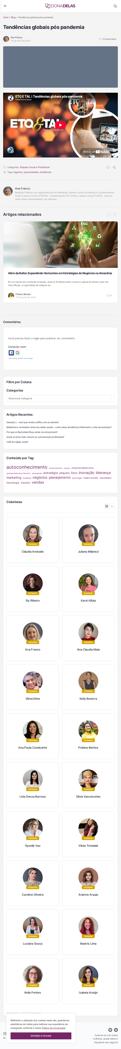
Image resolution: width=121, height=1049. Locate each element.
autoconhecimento (26, 467)
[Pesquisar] (115, 6)
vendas (38, 482)
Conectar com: (17, 346)
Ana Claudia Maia (88, 649)
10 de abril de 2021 (21, 40)
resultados (105, 477)
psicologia (77, 478)
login (36, 338)
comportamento (55, 468)
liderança (103, 473)
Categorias (14, 390)
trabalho (25, 482)
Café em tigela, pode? (17, 441)
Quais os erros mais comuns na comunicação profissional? (35, 437)
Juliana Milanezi (88, 551)
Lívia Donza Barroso (33, 796)
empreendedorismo (83, 467)
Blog (13, 17)
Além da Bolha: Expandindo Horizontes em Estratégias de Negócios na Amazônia (60, 273)
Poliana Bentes (23, 294)
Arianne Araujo (88, 894)
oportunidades (31, 172)
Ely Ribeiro (33, 600)
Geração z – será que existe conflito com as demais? (32, 422)
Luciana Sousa (32, 943)
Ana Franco (16, 37)
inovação (86, 472)
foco (74, 473)
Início (6, 17)
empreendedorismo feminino (18, 473)
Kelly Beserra (88, 698)
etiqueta (64, 473)
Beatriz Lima (88, 943)
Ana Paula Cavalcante (32, 747)
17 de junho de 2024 (26, 297)
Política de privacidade (53, 1028)
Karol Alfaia (88, 600)
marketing (13, 477)
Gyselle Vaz (32, 845)
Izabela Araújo (88, 992)
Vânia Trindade (88, 845)
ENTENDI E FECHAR (41, 1035)
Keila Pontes (32, 992)
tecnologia (12, 482)
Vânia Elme (33, 698)
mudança (27, 478)
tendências (45, 172)
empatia (67, 468)
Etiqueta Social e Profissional (34, 167)
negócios (18, 172)
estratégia (50, 473)
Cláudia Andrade (33, 551)
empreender (37, 473)
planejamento (60, 477)
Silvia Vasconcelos (88, 796)
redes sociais (90, 477)
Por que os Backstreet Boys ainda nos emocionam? (32, 432)
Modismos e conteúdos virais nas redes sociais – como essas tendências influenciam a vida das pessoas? (59, 427)
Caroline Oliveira (32, 894)
